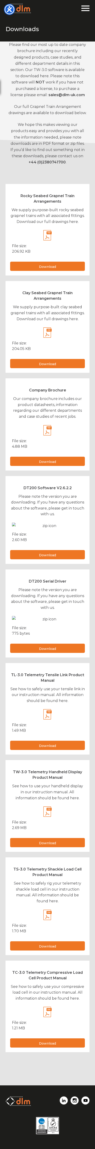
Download (47, 267)
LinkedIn (64, 1100)
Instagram (75, 1100)
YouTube (85, 1100)
